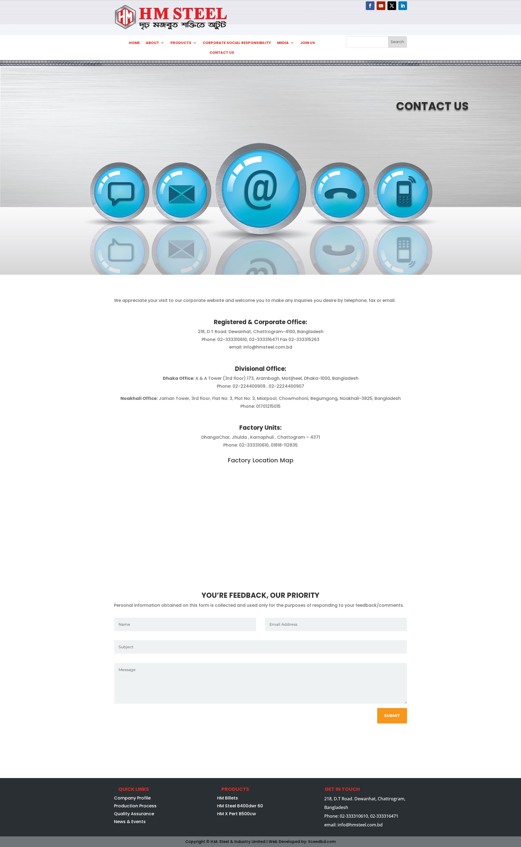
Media (283, 42)
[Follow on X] (391, 5)
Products (180, 42)
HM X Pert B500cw (236, 814)
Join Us (307, 42)
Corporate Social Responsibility (237, 42)
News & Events (130, 821)
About (152, 42)
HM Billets (227, 798)
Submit (392, 715)
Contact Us (221, 52)
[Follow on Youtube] (381, 5)
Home (134, 42)
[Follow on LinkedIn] (402, 5)
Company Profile (132, 798)
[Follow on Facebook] (370, 5)
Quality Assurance (134, 814)
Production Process (135, 806)
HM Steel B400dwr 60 (240, 806)
